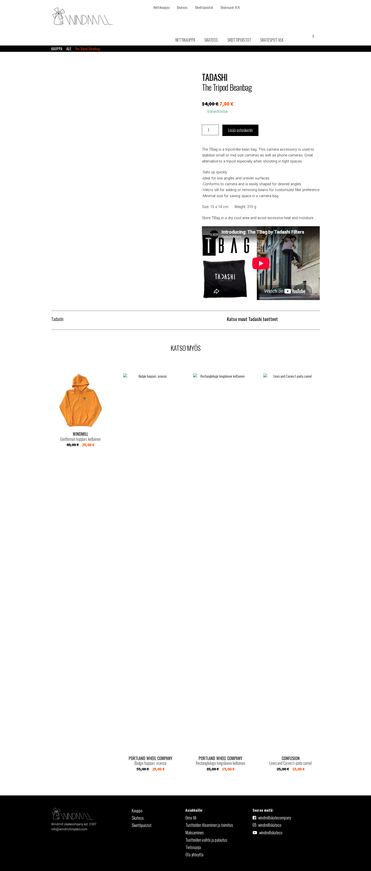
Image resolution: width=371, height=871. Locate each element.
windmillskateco (269, 825)
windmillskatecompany (274, 818)
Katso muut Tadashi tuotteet (252, 319)
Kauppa (56, 48)
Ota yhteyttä (194, 855)
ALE (68, 48)
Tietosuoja (193, 847)
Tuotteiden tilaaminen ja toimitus (209, 825)
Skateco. (182, 7)
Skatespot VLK (230, 7)
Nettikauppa (161, 7)
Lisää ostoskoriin (240, 130)
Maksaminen (195, 833)
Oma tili (191, 818)
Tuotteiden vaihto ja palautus (206, 840)
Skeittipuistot (204, 7)
